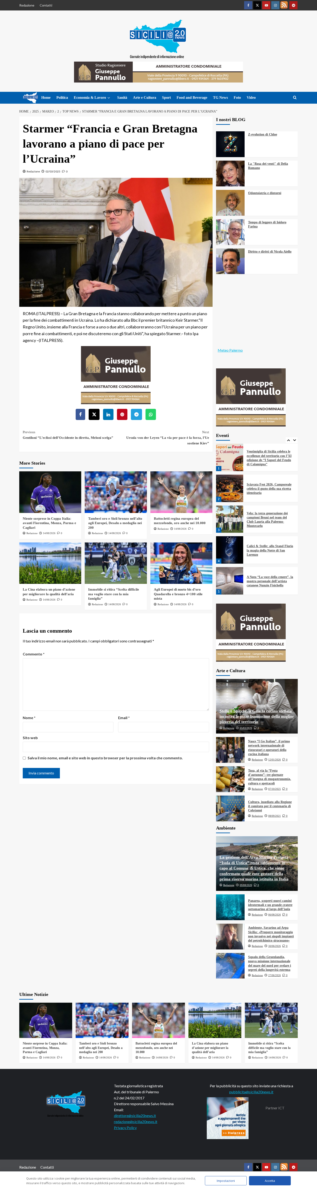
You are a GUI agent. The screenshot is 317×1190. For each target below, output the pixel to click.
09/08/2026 (246, 885)
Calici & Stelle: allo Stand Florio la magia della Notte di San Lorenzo (270, 528)
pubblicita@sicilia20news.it (251, 1092)
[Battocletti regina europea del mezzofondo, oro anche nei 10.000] (181, 492)
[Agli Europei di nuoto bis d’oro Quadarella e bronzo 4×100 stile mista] (181, 563)
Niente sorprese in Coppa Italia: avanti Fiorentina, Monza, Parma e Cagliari (49, 523)
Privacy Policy (125, 1127)
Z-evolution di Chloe (262, 134)
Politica (62, 97)
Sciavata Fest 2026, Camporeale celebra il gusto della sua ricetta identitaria (269, 466)
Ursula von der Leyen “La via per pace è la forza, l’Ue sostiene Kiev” (167, 437)
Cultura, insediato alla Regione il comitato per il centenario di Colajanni (270, 806)
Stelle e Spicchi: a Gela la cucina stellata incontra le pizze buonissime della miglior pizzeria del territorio (257, 716)
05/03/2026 (246, 728)
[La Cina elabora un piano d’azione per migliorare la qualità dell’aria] (50, 563)
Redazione (26, 5)
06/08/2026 (274, 914)
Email (124, 717)
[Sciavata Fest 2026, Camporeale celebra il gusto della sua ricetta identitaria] (229, 466)
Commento (34, 654)
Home (46, 97)
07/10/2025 (274, 788)
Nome (29, 717)
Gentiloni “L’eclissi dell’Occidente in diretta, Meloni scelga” (68, 435)
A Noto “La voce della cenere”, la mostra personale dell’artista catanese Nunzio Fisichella (270, 559)
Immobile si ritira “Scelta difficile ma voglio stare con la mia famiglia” (113, 594)
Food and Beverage (192, 97)
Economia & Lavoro (90, 97)
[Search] (295, 98)
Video (251, 97)
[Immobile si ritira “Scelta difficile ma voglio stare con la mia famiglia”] (116, 563)
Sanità (122, 97)
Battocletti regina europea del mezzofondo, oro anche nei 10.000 (156, 1048)
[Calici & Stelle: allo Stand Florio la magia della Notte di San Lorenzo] (229, 527)
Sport (166, 97)
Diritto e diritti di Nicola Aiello (269, 251)
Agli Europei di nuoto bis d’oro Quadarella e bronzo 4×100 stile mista (178, 594)
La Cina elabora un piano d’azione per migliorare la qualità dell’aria (210, 1048)
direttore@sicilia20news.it (135, 1115)
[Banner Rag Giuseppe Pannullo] (116, 374)
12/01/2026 (274, 759)
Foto (237, 97)
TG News (220, 97)
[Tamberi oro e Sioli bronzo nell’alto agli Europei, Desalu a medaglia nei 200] (116, 492)
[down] (108, 98)
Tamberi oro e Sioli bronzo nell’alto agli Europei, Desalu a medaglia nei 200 (115, 523)
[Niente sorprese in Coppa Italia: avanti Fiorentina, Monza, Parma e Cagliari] (50, 492)
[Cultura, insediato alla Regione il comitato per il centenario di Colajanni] (230, 808)
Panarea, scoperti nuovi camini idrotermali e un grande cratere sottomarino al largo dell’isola (270, 905)
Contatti (46, 5)
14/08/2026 (49, 533)
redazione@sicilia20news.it (135, 1121)
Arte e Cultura (144, 97)
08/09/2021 (274, 815)
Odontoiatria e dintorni (264, 193)
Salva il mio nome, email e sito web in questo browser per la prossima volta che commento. (105, 758)
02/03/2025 (52, 171)
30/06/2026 (274, 946)
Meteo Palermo (230, 350)
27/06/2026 (274, 975)
